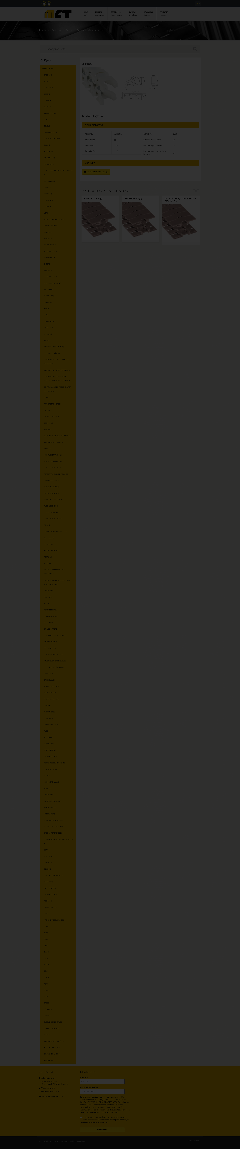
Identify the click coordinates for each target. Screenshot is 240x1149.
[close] (179, 543)
